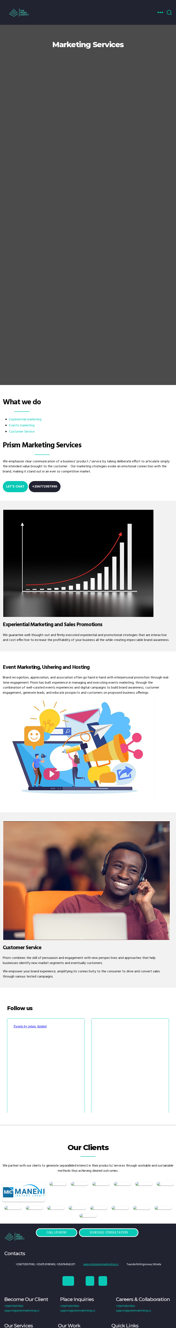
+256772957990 (44, 486)
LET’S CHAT (15, 486)
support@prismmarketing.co (100, 1264)
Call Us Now (56, 1232)
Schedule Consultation (109, 1232)
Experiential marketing (25, 419)
